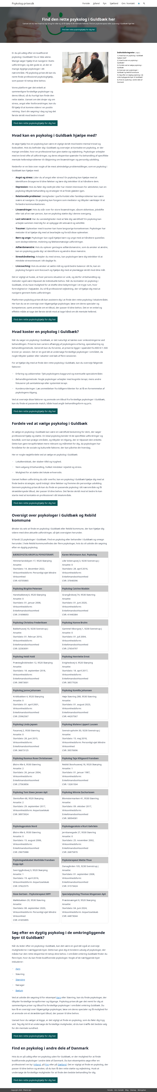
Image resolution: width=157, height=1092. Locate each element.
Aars (18, 968)
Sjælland (114, 3)
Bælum (19, 990)
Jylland (96, 3)
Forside (86, 3)
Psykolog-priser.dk (23, 3)
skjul (137, 53)
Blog (126, 1090)
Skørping (20, 979)
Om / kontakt (128, 3)
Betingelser (142, 1090)
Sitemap (133, 1090)
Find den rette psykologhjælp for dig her (78, 29)
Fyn (104, 3)
